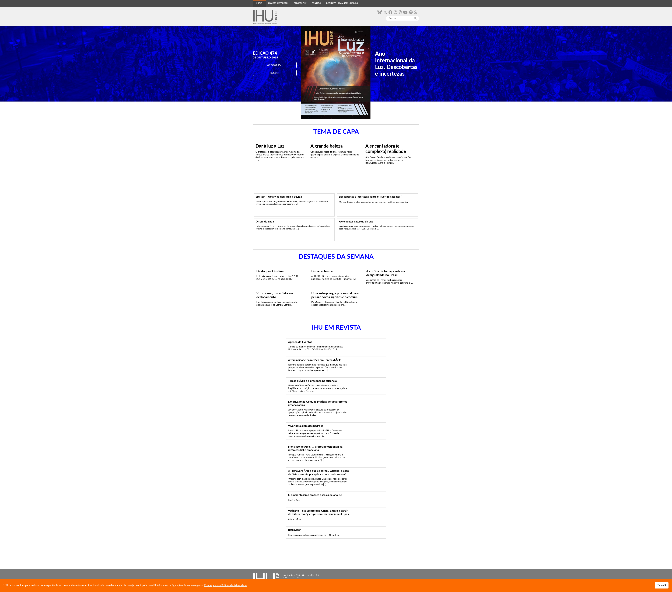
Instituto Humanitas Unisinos (342, 3)
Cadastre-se (300, 3)
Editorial (274, 73)
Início (259, 3)
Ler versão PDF (275, 65)
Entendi (661, 585)
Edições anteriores (278, 3)
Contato (316, 3)
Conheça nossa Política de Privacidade (225, 585)
